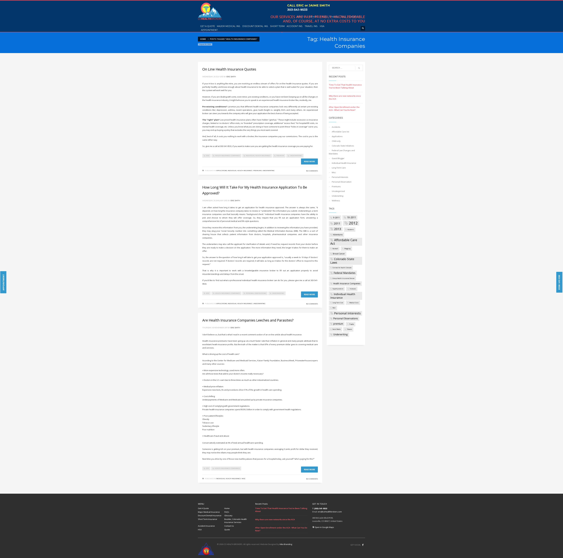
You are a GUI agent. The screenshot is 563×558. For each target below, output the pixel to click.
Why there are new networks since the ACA (275, 519)
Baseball (335, 249)
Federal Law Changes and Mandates (342, 152)
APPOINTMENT (3, 282)
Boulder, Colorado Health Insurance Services (235, 521)
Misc (243, 479)
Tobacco (349, 329)
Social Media (337, 329)
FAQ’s (226, 512)
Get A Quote (203, 508)
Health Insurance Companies (227, 156)
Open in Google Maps (324, 527)
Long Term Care (339, 167)
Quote (227, 529)
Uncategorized (338, 191)
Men (334, 308)
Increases (353, 289)
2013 (337, 229)
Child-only (336, 141)
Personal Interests (340, 177)
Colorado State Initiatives (343, 145)
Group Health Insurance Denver (344, 278)
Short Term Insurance (207, 519)
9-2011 (336, 217)
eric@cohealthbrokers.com (330, 511)
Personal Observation (341, 181)
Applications (221, 171)
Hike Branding (286, 544)
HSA (200, 529)
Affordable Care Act (340, 131)
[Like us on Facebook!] (363, 545)
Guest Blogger (338, 158)
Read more (309, 161)
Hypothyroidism (338, 289)
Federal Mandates (344, 273)
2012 (207, 156)
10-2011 (351, 217)
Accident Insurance (206, 526)
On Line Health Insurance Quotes (229, 69)
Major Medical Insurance (209, 512)
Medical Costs (354, 303)
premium (280, 156)
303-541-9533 (297, 9)
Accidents (336, 127)
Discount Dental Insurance (209, 515)
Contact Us (229, 526)
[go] (359, 68)
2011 (207, 468)
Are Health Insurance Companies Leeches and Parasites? (248, 320)
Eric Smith (231, 77)
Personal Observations (256, 293)
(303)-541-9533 (320, 508)
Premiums (257, 171)
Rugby (351, 324)
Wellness (336, 200)
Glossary (228, 515)
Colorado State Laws (342, 260)
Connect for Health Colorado (342, 268)
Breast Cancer (339, 253)
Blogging (347, 249)
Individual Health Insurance (258, 156)
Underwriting (296, 156)
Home (227, 508)
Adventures (338, 234)
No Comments (312, 171)
